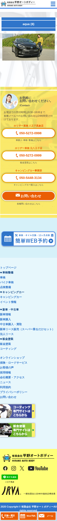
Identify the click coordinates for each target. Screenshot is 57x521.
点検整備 (5, 287)
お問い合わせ (8, 397)
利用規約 (5, 387)
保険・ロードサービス (13, 362)
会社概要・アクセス (12, 377)
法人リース (7, 334)
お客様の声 (7, 367)
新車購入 (5, 319)
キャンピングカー (11, 296)
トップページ (8, 267)
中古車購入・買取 (11, 324)
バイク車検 (7, 282)
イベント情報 (8, 301)
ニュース (5, 382)
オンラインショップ (12, 357)
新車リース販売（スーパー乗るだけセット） (27, 329)
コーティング (8, 348)
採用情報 (5, 372)
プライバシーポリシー (13, 392)
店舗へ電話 (9, 516)
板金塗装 (5, 343)
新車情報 (5, 314)
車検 (2, 277)
